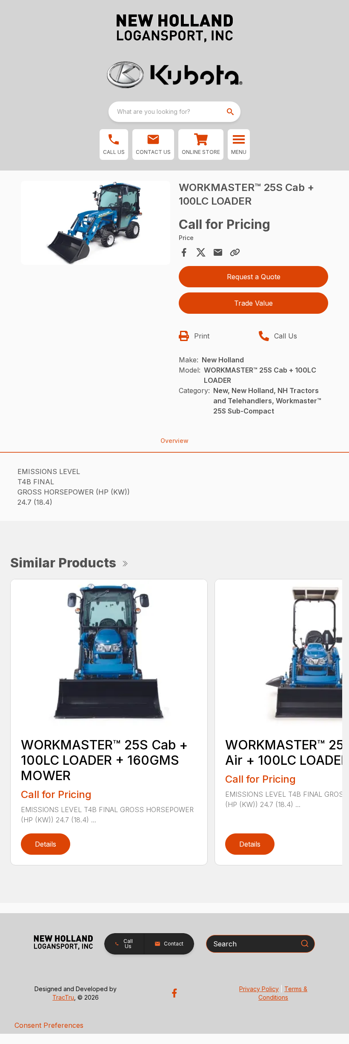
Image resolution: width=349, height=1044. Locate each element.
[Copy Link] (235, 252)
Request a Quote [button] (253, 276)
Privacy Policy (259, 988)
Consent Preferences (48, 1025)
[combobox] (174, 111)
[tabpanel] (95, 224)
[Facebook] (174, 993)
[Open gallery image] (95, 223)
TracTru (63, 997)
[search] (231, 111)
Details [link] (45, 844)
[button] (114, 144)
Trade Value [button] (253, 303)
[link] (201, 144)
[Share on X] (201, 252)
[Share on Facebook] (184, 252)
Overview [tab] (174, 440)
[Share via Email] (218, 252)
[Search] (304, 943)
